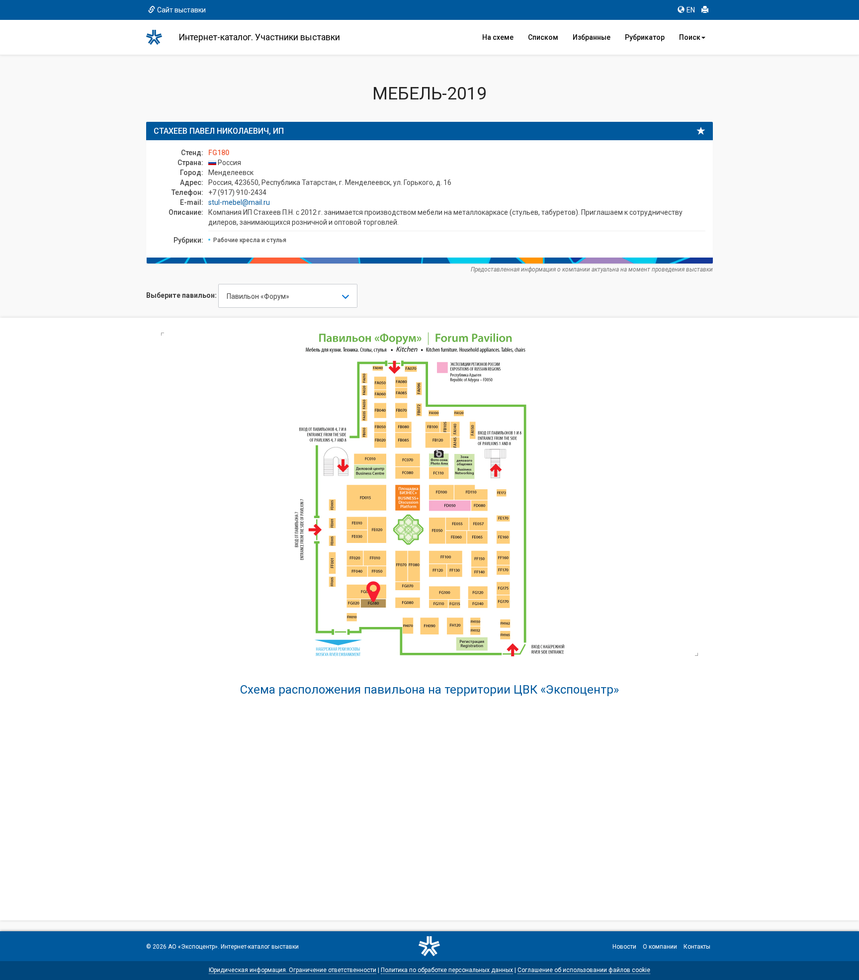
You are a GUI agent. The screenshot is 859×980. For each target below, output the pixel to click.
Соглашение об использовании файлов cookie (583, 970)
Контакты (697, 946)
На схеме (498, 37)
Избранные (591, 37)
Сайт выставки (181, 10)
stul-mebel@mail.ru (239, 202)
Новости (624, 946)
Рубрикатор (645, 37)
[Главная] (158, 37)
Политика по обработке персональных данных (447, 970)
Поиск (689, 37)
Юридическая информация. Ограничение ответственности (292, 970)
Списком (543, 37)
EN (691, 10)
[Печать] (704, 10)
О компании (660, 946)
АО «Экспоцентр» (193, 946)
